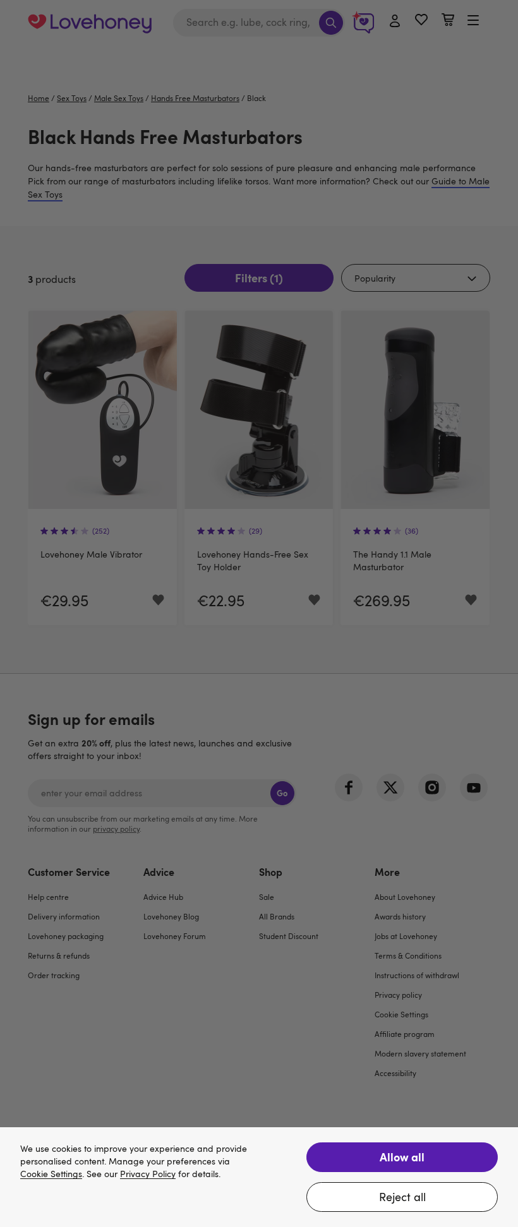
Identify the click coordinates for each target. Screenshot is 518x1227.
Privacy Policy (148, 1174)
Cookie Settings (51, 1174)
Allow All (402, 1156)
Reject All (402, 1196)
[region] (259, 1177)
